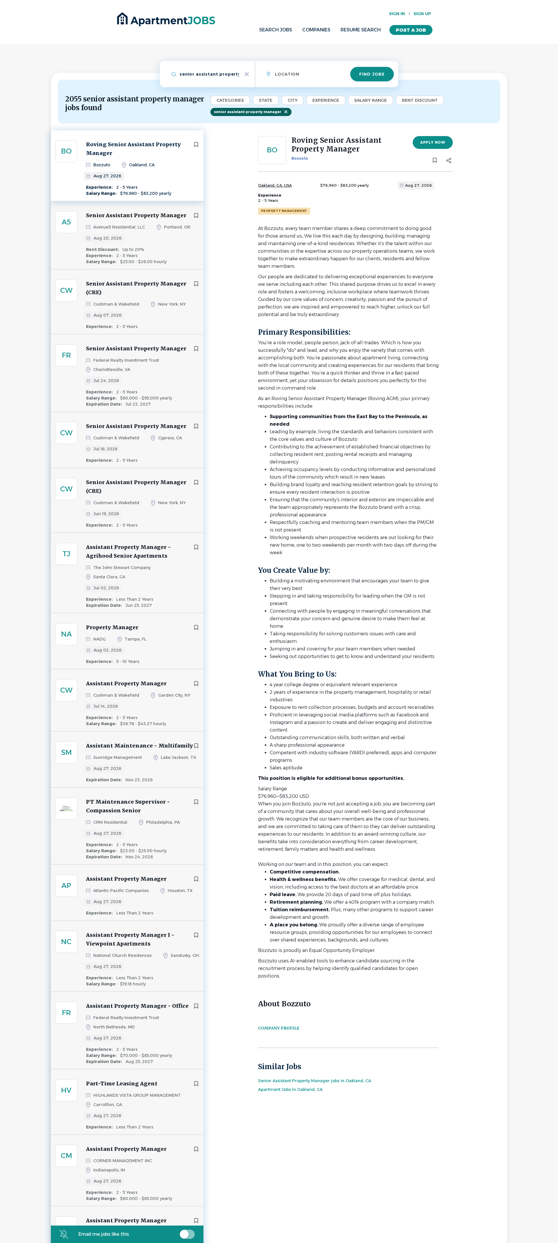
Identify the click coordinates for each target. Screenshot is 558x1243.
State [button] (266, 100)
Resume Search (361, 30)
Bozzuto (299, 158)
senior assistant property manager (247, 112)
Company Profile (278, 1028)
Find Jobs (371, 74)
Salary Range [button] (370, 100)
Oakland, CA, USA (275, 185)
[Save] (196, 144)
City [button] (292, 100)
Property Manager (112, 627)
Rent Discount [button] (420, 100)
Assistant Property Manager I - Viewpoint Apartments (130, 939)
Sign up (422, 13)
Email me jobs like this (103, 1234)
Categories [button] (230, 100)
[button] (449, 161)
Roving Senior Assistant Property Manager (133, 148)
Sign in (397, 13)
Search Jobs (275, 30)
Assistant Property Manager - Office (137, 1006)
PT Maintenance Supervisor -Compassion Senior (128, 806)
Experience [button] (325, 100)
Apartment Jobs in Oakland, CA (290, 1089)
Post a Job (411, 30)
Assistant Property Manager (126, 683)
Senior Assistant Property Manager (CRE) (136, 288)
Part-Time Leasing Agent (122, 1083)
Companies (316, 30)
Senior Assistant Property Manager (136, 215)
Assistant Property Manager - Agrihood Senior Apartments (128, 551)
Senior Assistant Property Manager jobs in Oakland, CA (314, 1080)
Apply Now (432, 142)
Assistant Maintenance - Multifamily (139, 745)
